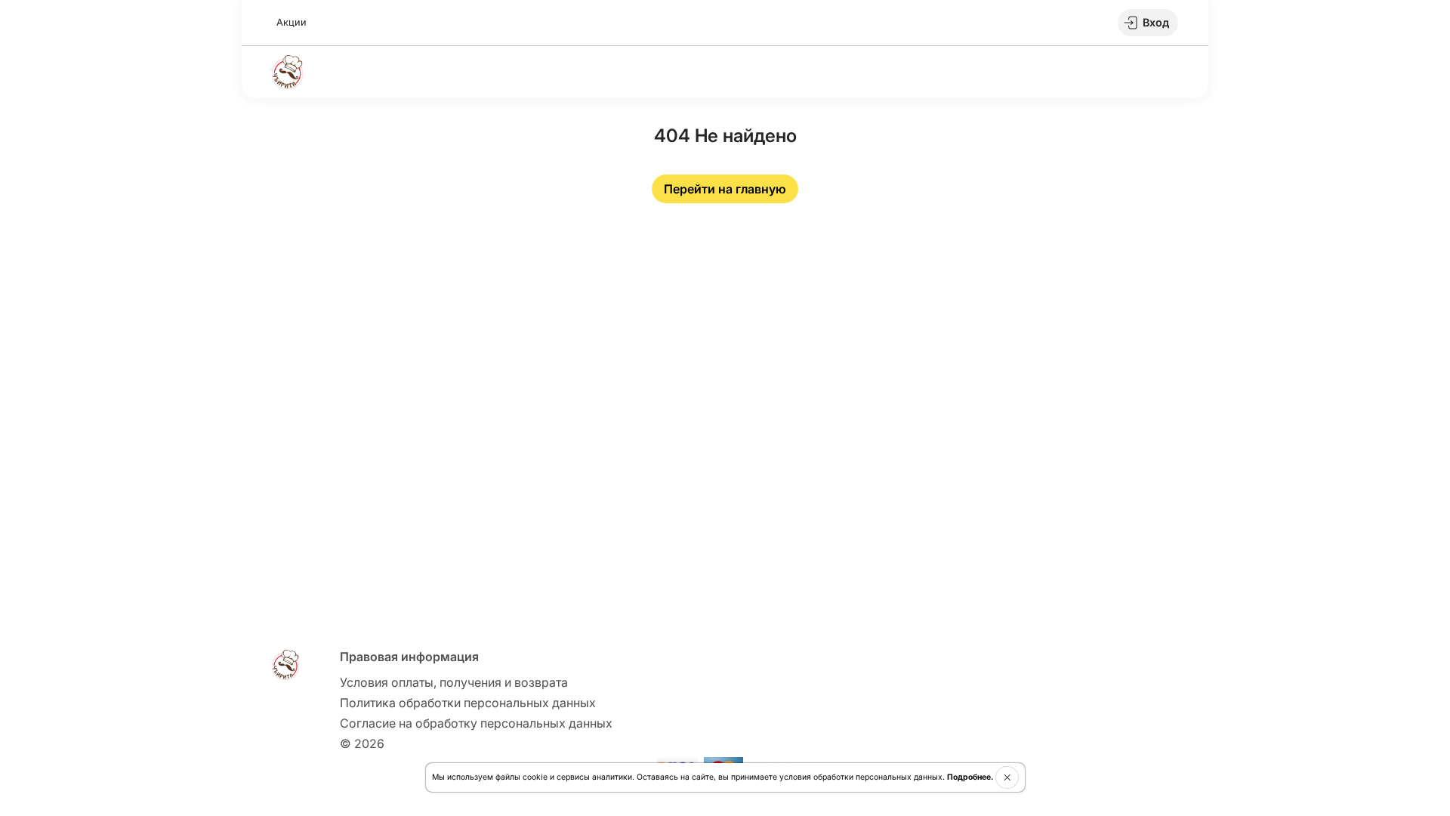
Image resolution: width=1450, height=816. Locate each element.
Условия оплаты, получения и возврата (454, 682)
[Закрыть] (1007, 777)
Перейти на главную (725, 188)
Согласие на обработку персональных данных (476, 723)
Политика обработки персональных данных (468, 702)
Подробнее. (970, 777)
